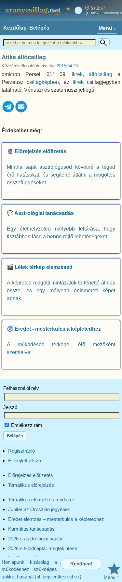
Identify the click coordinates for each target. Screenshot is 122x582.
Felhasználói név (21, 388)
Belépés (39, 28)
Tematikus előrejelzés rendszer (41, 499)
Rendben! (81, 563)
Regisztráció (21, 451)
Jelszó (10, 407)
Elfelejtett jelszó (24, 460)
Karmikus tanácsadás (31, 529)
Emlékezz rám (26, 425)
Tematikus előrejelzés (31, 485)
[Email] (21, 111)
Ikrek (77, 74)
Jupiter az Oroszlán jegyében (39, 509)
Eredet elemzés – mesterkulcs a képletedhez (56, 519)
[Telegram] (8, 111)
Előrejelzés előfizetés (30, 475)
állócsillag (100, 74)
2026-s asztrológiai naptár (35, 538)
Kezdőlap (15, 28)
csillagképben (43, 82)
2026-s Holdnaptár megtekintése (42, 548)
